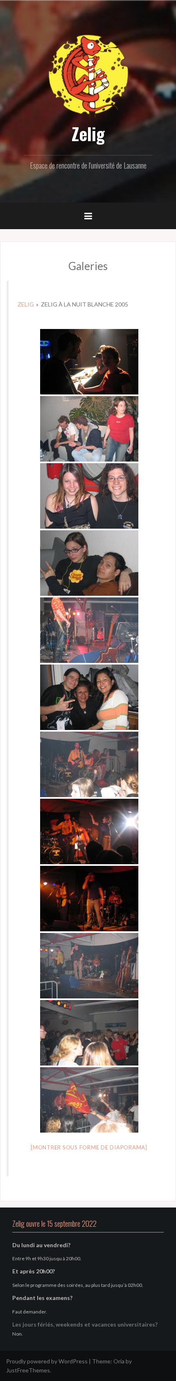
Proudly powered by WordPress (47, 1361)
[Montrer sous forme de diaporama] (89, 1147)
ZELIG (26, 304)
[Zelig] (88, 74)
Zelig (88, 133)
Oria (118, 1361)
